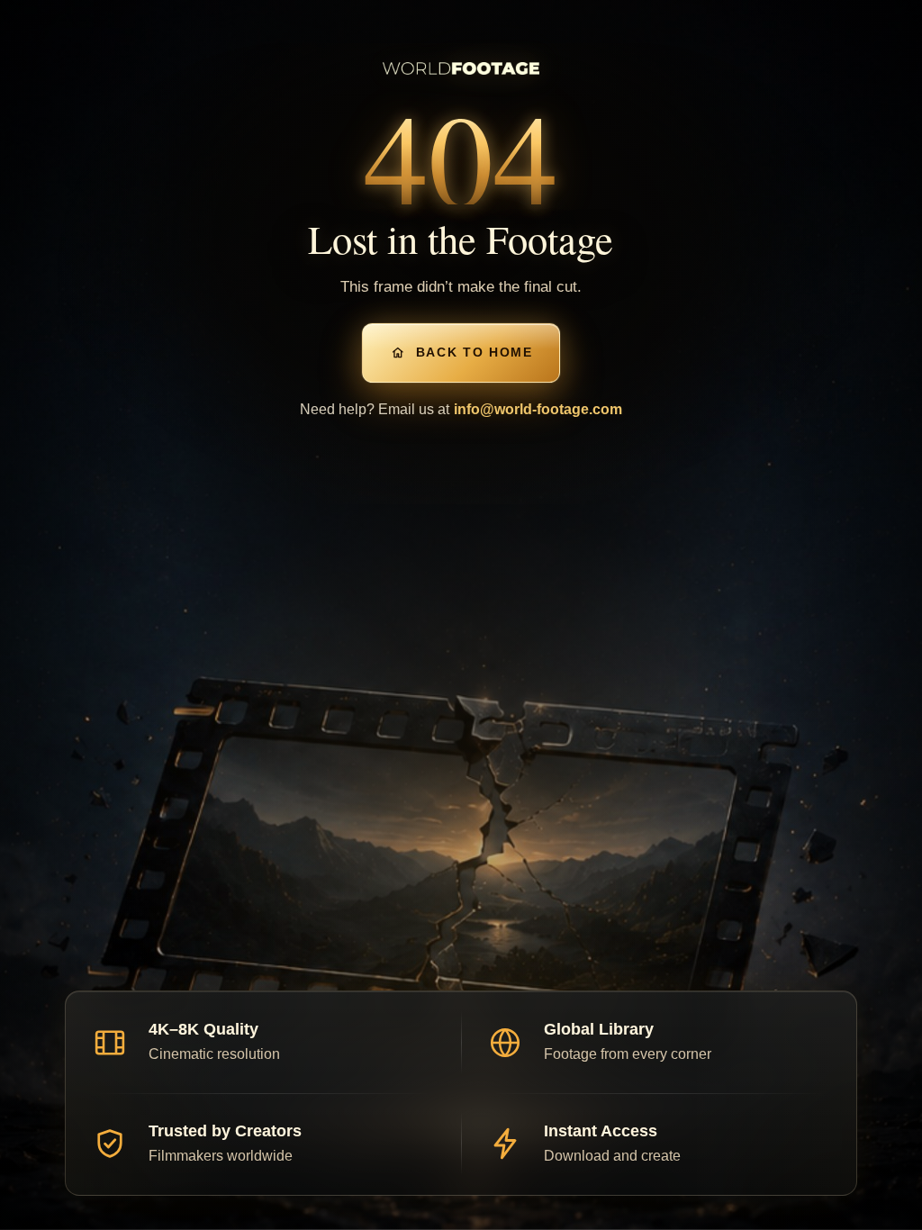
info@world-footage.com (538, 409)
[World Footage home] (461, 68)
